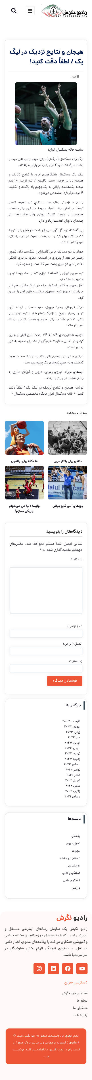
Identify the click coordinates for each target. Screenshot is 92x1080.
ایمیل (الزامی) (72, 644)
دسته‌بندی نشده (70, 858)
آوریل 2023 (72, 743)
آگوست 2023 (71, 721)
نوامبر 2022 (72, 770)
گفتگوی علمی (71, 880)
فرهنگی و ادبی (71, 873)
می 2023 (74, 737)
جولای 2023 (72, 727)
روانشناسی (73, 866)
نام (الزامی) (74, 626)
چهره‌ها (75, 851)
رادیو (72, 918)
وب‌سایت (75, 661)
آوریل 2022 (72, 780)
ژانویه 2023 (72, 759)
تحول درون (73, 843)
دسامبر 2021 (72, 797)
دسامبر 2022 (72, 764)
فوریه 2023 (72, 754)
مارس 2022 (72, 786)
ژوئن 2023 (73, 732)
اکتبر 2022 (73, 775)
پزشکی (75, 836)
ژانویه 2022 (72, 791)
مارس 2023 (72, 748)
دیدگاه (76, 559)
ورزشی (73, 77)
